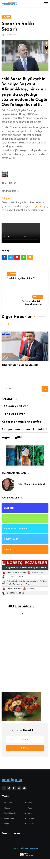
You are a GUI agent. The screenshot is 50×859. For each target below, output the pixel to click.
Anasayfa (8, 803)
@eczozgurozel (34, 206)
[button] (4, 324)
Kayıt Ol (25, 748)
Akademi (7, 808)
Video (30, 808)
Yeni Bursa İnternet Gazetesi (25, 848)
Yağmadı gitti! (12, 437)
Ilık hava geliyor (13, 414)
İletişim (31, 824)
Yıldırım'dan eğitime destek (20, 365)
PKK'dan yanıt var (15, 406)
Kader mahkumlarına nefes (21, 421)
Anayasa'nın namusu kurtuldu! (24, 429)
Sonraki (37, 297)
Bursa (30, 813)
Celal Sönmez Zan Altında (31, 484)
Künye (6, 824)
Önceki (12, 274)
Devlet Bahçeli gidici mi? (21, 278)
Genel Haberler (10, 813)
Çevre (30, 803)
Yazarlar (31, 819)
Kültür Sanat (9, 819)
